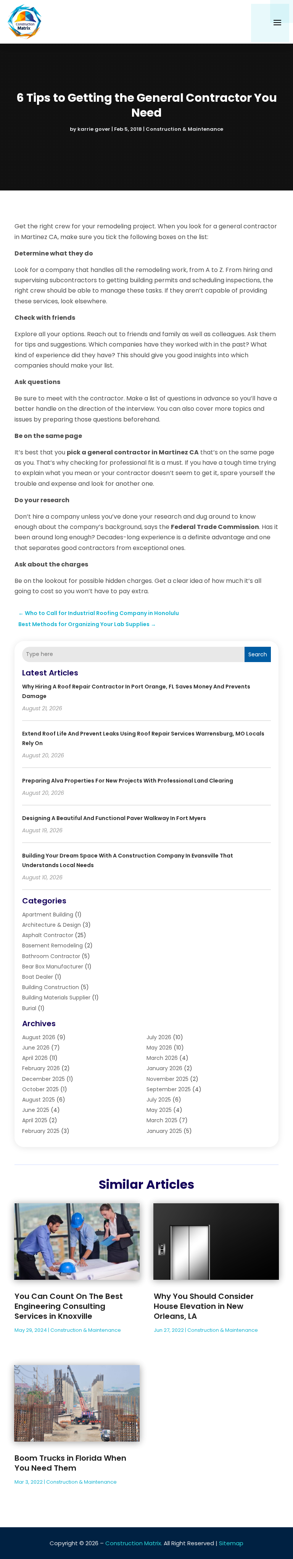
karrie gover (93, 129)
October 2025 (40, 1089)
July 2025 (158, 1099)
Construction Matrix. (133, 1543)
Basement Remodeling (52, 945)
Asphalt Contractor (47, 935)
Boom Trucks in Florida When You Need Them (70, 1463)
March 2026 (162, 1058)
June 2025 (35, 1110)
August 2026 (38, 1037)
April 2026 (35, 1058)
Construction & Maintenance (184, 129)
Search (257, 654)
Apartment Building (47, 914)
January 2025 (164, 1131)
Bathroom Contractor (51, 956)
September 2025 (168, 1089)
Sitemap (231, 1543)
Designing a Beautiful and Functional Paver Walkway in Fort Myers (114, 818)
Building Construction (50, 987)
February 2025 (41, 1131)
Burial (29, 1008)
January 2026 (164, 1068)
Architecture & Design (51, 925)
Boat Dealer (37, 977)
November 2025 (167, 1079)
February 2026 (41, 1068)
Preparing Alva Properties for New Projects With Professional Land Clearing (127, 780)
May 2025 (159, 1110)
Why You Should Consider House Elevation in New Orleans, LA (204, 1306)
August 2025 (38, 1099)
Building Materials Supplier (56, 997)
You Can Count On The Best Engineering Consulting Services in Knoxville (68, 1306)
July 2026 (158, 1037)
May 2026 (159, 1047)
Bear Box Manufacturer (52, 966)
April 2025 (34, 1120)
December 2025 (43, 1079)
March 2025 (161, 1120)
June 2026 (36, 1047)
